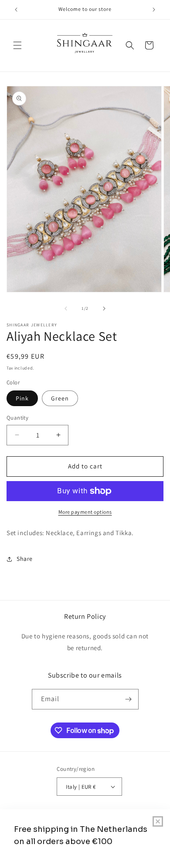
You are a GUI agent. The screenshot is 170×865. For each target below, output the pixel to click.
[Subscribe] (128, 699)
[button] (17, 45)
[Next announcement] (153, 9)
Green (60, 398)
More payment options (85, 512)
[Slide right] (104, 308)
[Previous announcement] (16, 9)
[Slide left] (65, 308)
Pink (22, 398)
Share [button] (25, 559)
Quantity (17, 417)
